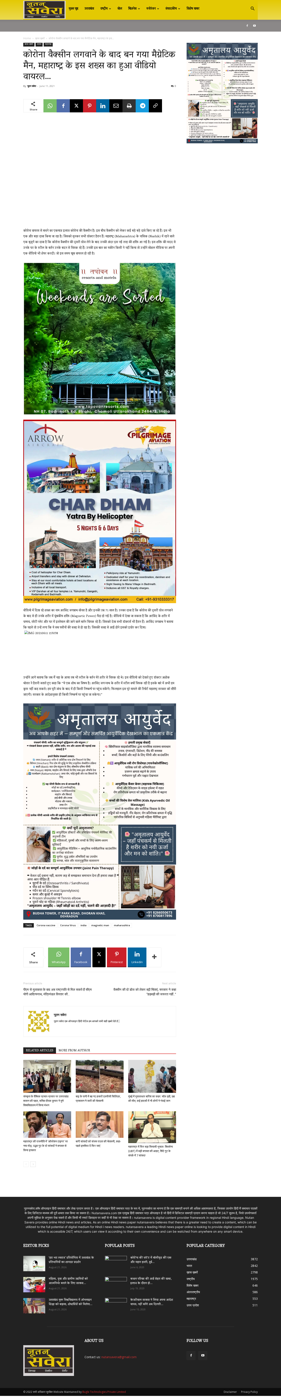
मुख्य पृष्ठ (73, 9)
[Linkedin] (102, 105)
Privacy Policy (249, 1392)
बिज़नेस (132, 9)
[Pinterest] (89, 105)
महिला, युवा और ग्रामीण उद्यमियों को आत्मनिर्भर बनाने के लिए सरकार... (68, 1281)
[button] (252, 9)
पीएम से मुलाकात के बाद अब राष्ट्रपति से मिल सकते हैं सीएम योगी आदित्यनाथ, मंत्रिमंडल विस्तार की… (57, 992)
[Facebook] (247, 26)
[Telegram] (142, 105)
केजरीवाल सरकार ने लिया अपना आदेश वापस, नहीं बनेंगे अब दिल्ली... (151, 1302)
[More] (154, 957)
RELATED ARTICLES (39, 1051)
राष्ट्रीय (104, 9)
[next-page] (33, 1164)
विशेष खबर (193, 9)
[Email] (115, 105)
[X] (76, 105)
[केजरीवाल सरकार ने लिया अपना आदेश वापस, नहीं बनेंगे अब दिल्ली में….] (116, 1304)
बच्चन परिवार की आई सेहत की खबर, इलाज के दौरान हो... (151, 1281)
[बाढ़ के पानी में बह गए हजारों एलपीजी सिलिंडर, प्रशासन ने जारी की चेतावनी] (100, 1076)
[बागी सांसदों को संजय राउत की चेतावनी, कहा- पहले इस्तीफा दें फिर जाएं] (100, 1124)
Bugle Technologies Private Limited (104, 1392)
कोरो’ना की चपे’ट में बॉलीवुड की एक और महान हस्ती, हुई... (150, 1260)
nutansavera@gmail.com (119, 1357)
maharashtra (122, 925)
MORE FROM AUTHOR (74, 1051)
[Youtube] (254, 26)
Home (27, 38)
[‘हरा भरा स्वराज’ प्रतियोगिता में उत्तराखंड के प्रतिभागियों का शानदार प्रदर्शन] (34, 1263)
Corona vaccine (46, 925)
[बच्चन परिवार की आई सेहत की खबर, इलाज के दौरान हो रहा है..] (116, 1283)
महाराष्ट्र (48, 45)
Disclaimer (230, 1392)
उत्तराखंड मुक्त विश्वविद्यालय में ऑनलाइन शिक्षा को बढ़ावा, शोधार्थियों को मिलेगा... (70, 1302)
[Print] (129, 105)
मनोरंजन (151, 9)
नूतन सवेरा (31, 86)
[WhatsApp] (50, 105)
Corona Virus (68, 925)
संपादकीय (171, 9)
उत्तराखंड (89, 9)
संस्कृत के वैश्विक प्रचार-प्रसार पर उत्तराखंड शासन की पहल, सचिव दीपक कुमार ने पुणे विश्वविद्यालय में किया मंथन (45, 1101)
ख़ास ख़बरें (40, 38)
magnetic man (100, 925)
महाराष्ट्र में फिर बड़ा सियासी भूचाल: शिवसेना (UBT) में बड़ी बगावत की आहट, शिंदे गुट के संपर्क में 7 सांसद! (150, 1151)
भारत (39, 45)
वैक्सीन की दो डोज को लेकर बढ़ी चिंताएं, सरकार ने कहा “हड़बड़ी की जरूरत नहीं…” (144, 992)
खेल (119, 9)
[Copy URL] (155, 105)
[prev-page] (26, 1164)
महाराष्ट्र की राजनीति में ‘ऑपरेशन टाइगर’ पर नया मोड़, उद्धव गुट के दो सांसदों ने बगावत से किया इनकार (45, 1146)
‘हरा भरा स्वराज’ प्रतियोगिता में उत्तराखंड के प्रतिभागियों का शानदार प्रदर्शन (71, 1260)
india (83, 925)
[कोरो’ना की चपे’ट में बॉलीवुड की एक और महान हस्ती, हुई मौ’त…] (116, 1261)
